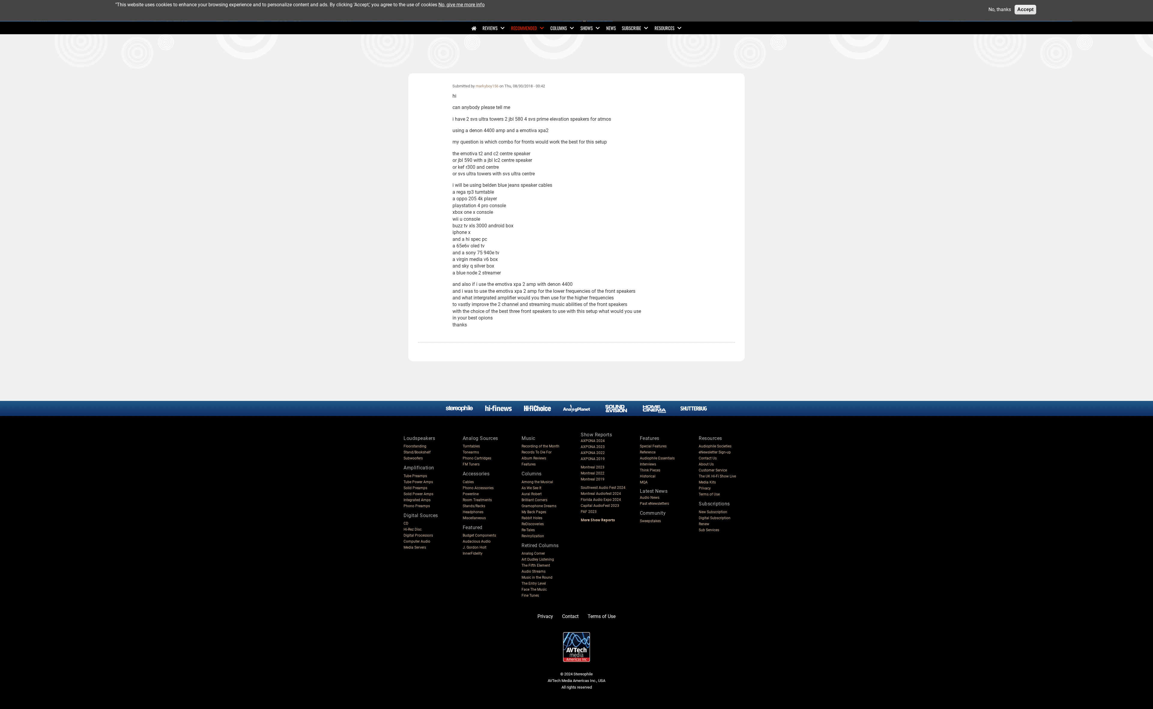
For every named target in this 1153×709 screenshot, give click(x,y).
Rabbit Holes (532, 518)
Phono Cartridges (477, 458)
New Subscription (713, 512)
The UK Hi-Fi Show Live (717, 476)
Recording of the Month (540, 446)
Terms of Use (709, 494)
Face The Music (534, 589)
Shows (586, 28)
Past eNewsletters (654, 503)
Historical (647, 476)
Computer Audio (417, 541)
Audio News (649, 497)
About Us (706, 464)
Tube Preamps (415, 476)
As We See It (531, 488)
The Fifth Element (536, 565)
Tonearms (471, 452)
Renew (704, 524)
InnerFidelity (473, 553)
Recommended (524, 28)
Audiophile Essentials (657, 458)
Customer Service (713, 470)
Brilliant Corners (534, 500)
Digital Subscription (715, 518)
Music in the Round (537, 577)
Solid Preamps (415, 488)
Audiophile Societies (715, 446)
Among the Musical (537, 482)
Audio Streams (534, 571)
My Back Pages (534, 512)
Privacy (705, 488)
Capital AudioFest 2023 (600, 506)
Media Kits (707, 482)
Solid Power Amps (418, 494)
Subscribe (631, 28)
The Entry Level (534, 583)
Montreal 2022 (592, 473)
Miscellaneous (474, 518)
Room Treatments (477, 500)
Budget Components (479, 535)
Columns (558, 28)
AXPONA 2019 (593, 459)
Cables (468, 482)
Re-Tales (528, 530)
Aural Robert (532, 494)
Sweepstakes (650, 521)
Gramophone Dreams (539, 506)
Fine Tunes (530, 595)
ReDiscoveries (533, 524)
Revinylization (533, 536)
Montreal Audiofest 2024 (601, 494)
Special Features (653, 446)
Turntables (471, 446)
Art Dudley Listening (538, 559)
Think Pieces (650, 470)
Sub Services (709, 530)
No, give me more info (461, 5)
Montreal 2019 (592, 479)
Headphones (473, 512)
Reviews (490, 28)
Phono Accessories (478, 488)
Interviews (648, 464)
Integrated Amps (417, 500)
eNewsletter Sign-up (715, 452)
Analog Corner (533, 553)
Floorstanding (415, 446)
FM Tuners (471, 464)
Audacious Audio (477, 541)
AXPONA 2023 (593, 447)
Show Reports (596, 435)
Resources (664, 28)
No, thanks (999, 9)
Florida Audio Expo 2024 (601, 500)
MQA (644, 482)
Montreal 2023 (592, 467)
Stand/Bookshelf (417, 452)
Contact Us (708, 458)
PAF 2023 (589, 512)
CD (406, 523)
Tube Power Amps (418, 482)
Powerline (471, 494)
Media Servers (415, 547)
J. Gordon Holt (474, 547)
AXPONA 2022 (593, 453)
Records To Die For (537, 452)
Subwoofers (413, 458)
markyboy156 (487, 86)
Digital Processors (418, 535)
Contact (570, 616)
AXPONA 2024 (593, 441)
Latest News (654, 491)
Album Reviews (534, 458)
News (611, 28)
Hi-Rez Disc (413, 529)
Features (529, 464)
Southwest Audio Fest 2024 (603, 488)
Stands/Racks (474, 506)
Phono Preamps (417, 506)
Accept (1025, 9)
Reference (647, 452)
